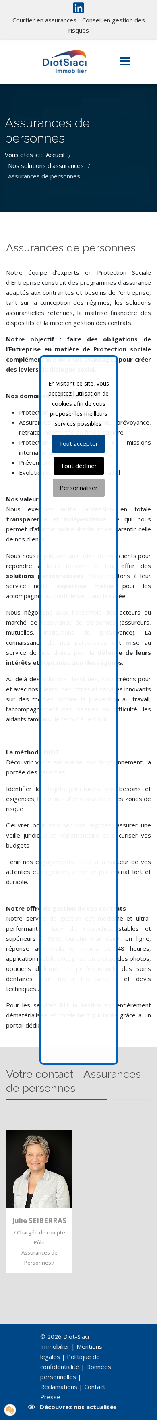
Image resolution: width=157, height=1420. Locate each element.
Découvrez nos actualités (78, 1407)
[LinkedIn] (78, 10)
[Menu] (125, 62)
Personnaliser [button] (79, 488)
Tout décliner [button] (78, 466)
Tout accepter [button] (78, 443)
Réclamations (58, 1387)
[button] (10, 1410)
